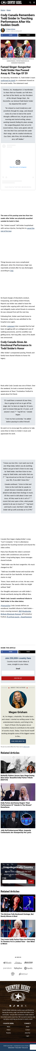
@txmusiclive (5, 606)
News (9, 10)
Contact (27, 1030)
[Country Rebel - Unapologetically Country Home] (11, 2)
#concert (18, 614)
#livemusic (11, 614)
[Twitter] (26, 1006)
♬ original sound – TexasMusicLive (19, 617)
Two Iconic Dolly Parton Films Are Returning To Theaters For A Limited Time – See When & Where (18, 941)
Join (31, 881)
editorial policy (26, 746)
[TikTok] (14, 1006)
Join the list (18, 678)
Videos (8, 1030)
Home (3, 10)
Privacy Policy (18, 1047)
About (27, 1026)
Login (27, 1036)
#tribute (4, 614)
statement (11, 326)
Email (18, 669)
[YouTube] (18, 1006)
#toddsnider (26, 611)
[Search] (30, 2)
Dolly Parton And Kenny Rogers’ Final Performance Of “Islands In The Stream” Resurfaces (16, 805)
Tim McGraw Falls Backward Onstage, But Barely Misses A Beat (17, 915)
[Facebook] (10, 1006)
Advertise (27, 1033)
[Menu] (34, 2)
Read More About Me (18, 741)
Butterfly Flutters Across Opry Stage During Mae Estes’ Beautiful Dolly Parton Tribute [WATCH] (17, 777)
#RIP (20, 611)
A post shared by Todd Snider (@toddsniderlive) (18, 187)
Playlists (8, 1033)
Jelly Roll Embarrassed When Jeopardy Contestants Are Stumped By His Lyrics (16, 831)
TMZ (11, 271)
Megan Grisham (11, 29)
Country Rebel (8, 1023)
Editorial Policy (11, 1047)
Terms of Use (25, 1047)
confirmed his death (8, 81)
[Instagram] (22, 1006)
